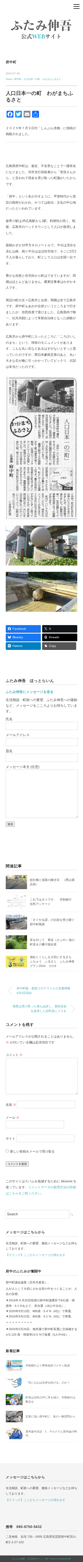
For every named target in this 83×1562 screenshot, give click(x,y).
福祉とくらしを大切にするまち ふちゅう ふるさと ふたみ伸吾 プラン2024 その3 (53, 961)
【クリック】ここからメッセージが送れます (35, 1255)
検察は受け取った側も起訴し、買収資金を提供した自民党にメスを (39, 1009)
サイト (10, 1138)
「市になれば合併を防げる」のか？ (48, 1382)
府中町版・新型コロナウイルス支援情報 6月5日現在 (45, 991)
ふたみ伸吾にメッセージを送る (29, 692)
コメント (14, 1055)
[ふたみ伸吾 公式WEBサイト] (41, 18)
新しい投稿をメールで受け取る (32, 1151)
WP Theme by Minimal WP (58, 1559)
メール (12, 1117)
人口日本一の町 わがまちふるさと (42, 79)
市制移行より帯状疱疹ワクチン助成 (48, 1365)
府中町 (11, 62)
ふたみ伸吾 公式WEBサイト (28, 1559)
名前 (11, 1104)
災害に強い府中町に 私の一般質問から (50, 1416)
